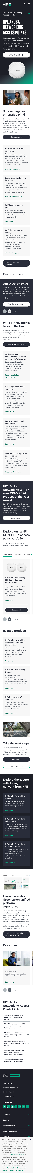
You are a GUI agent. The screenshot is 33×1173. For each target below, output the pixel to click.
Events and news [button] (9, 1125)
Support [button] (6, 1120)
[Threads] (15, 1106)
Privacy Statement (17, 1155)
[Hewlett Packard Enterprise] (7, 4)
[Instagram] (12, 1106)
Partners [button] (6, 1137)
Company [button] (6, 1114)
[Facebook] (19, 1106)
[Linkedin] (4, 1106)
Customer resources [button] (10, 1131)
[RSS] (27, 1106)
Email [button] (7, 1092)
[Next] (9, 311)
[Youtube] (23, 1106)
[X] (8, 1106)
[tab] (7, 554)
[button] (30, 1139)
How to (7, 1083)
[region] (16, 297)
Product (9, 1087)
